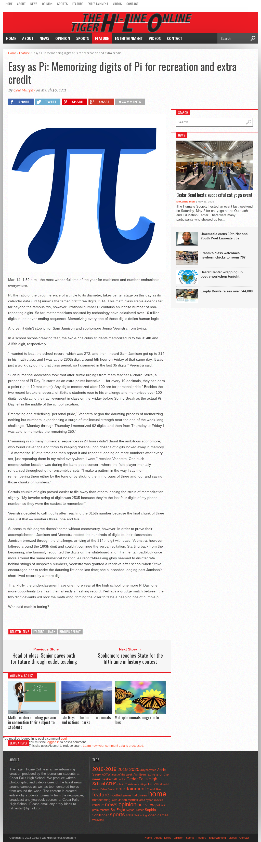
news (111, 805)
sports (117, 814)
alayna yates (148, 769)
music (98, 805)
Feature (77, 4)
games (127, 795)
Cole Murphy (24, 90)
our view (145, 804)
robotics (105, 809)
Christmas (131, 784)
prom (95, 809)
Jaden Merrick (128, 800)
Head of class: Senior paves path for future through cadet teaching (44, 658)
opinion (127, 804)
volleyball (97, 819)
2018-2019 (104, 769)
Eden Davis (107, 789)
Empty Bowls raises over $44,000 (227, 291)
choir (121, 784)
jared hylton (146, 800)
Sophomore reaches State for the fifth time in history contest (130, 658)
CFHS (111, 784)
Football (116, 795)
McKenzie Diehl (185, 201)
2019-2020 (128, 769)
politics (160, 805)
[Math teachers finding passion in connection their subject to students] (33, 712)
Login (65, 738)
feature (38, 631)
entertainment (131, 788)
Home (9, 4)
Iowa (114, 800)
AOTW (106, 774)
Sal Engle (118, 810)
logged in (53, 742)
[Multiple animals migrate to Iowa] (140, 712)
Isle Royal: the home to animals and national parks (86, 719)
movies (158, 800)
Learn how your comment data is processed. (113, 746)
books (121, 779)
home (157, 794)
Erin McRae (154, 789)
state (129, 815)
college (142, 784)
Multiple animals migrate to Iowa (137, 719)
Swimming (140, 815)
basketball (109, 779)
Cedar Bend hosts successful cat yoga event (214, 195)
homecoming (101, 800)
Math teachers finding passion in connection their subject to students (32, 722)
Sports (62, 4)
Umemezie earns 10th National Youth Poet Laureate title (225, 236)
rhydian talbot (70, 631)
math (51, 631)
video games (158, 815)
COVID (153, 784)
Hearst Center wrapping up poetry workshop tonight (222, 274)
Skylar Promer (135, 809)
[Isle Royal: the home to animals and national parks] (86, 712)
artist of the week (122, 774)
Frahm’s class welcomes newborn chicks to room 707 (223, 255)
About (21, 4)
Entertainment (98, 4)
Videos (117, 4)
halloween (140, 795)
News (33, 4)
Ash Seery (140, 774)
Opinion (47, 4)
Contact (132, 4)
